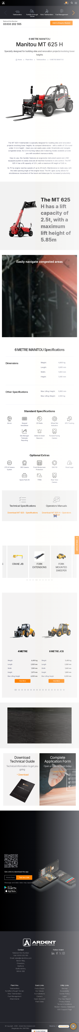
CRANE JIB (17, 564)
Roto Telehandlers (14, 994)
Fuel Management (14, 996)
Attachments (14, 999)
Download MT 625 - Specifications (23, 512)
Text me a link (24, 877)
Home (20, 59)
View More (22, 681)
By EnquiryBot (64, 1026)
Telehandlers (14, 988)
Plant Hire (29, 59)
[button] (5, 13)
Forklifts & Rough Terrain (14, 991)
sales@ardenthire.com (23, 958)
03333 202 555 (12, 24)
